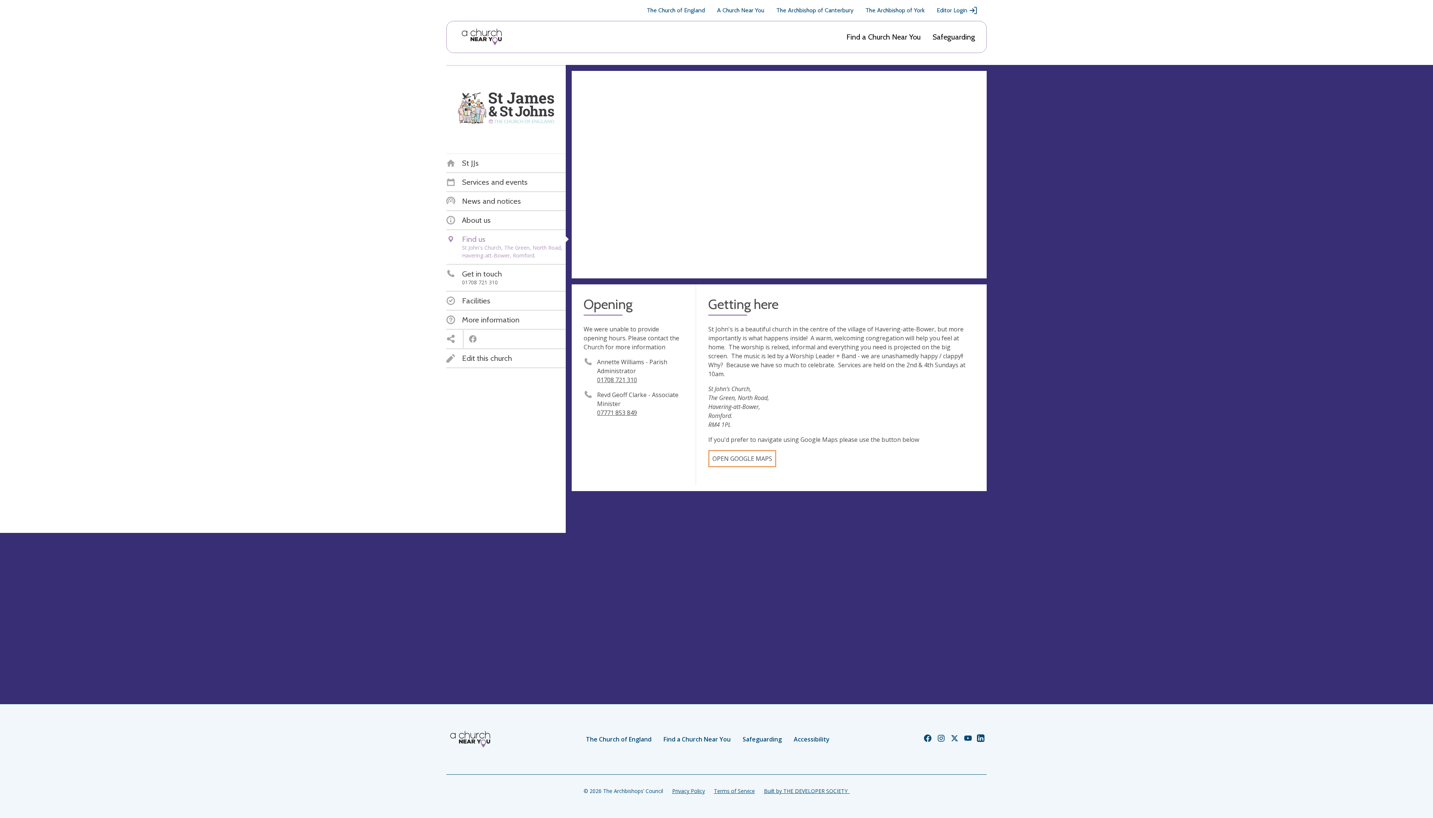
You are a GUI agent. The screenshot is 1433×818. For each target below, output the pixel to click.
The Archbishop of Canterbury (814, 10)
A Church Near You (740, 10)
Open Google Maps (742, 459)
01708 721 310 (617, 380)
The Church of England (676, 10)
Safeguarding (954, 36)
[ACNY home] (482, 37)
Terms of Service (734, 790)
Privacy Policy (688, 790)
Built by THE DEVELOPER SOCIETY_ (807, 790)
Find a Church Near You (883, 36)
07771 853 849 (617, 413)
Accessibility (812, 739)
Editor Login (952, 10)
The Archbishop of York (895, 10)
